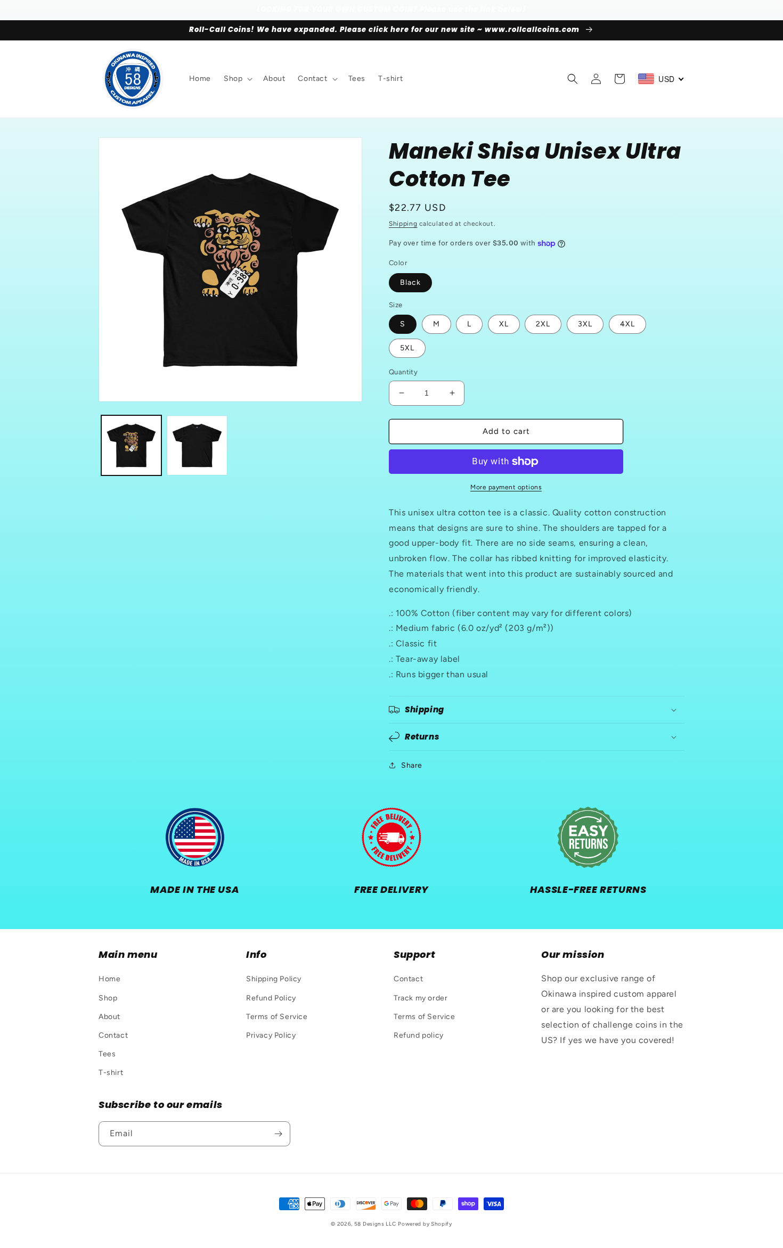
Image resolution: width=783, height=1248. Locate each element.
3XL (585, 324)
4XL (627, 324)
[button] (237, 79)
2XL (543, 324)
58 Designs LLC (375, 1223)
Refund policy (419, 1035)
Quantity (403, 372)
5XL (407, 347)
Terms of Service (277, 1016)
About (109, 1016)
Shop (108, 998)
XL (504, 324)
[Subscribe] (278, 1133)
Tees (107, 1053)
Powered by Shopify (425, 1223)
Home (109, 978)
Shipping (403, 223)
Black (410, 282)
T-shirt (111, 1072)
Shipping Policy (273, 978)
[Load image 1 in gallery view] (131, 445)
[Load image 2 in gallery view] (197, 445)
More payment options (506, 487)
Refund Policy (271, 998)
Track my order (420, 998)
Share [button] (411, 765)
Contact (113, 1035)
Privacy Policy (271, 1035)
